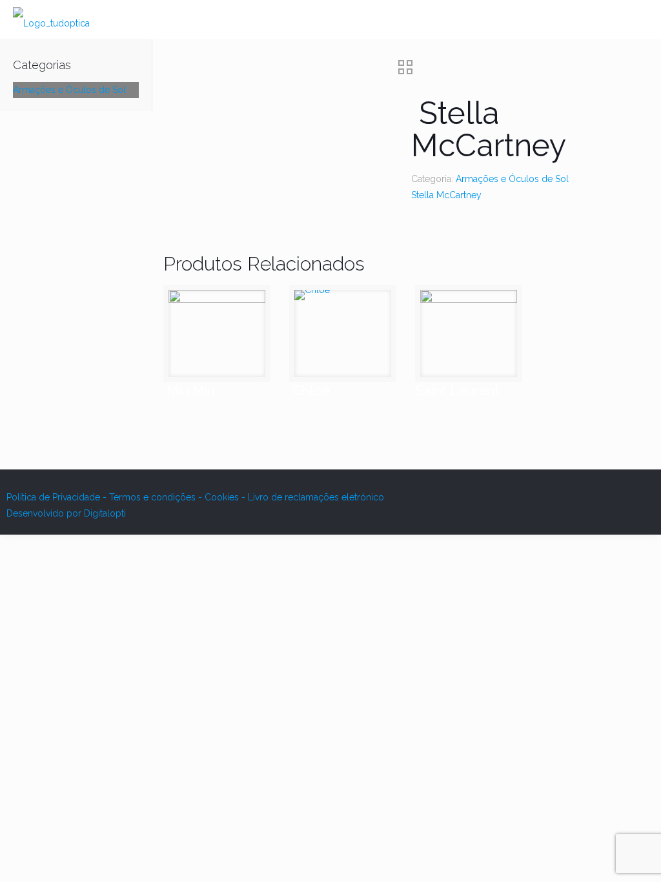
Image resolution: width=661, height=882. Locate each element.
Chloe (309, 390)
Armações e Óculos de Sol (512, 179)
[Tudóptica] (51, 19)
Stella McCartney (446, 195)
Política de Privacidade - (57, 497)
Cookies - (226, 497)
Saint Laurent (457, 390)
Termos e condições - (157, 497)
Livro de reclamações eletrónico (316, 497)
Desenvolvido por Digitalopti (66, 513)
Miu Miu (189, 390)
